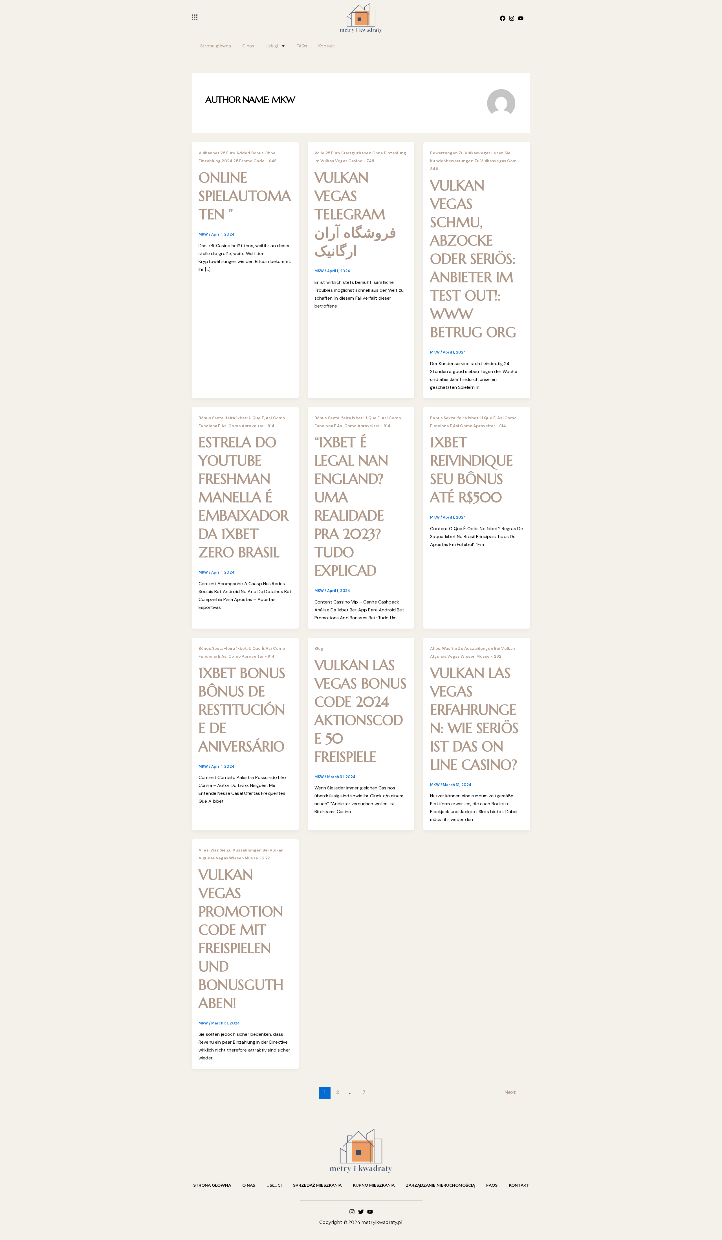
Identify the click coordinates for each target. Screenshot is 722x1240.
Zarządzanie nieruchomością (440, 1185)
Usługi (272, 46)
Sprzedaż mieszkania (317, 1185)
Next (514, 1092)
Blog (318, 648)
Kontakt (326, 46)
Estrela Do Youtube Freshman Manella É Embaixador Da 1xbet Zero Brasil (243, 497)
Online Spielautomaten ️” (245, 196)
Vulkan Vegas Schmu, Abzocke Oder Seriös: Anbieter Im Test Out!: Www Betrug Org (473, 259)
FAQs (302, 46)
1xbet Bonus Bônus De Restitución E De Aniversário (242, 709)
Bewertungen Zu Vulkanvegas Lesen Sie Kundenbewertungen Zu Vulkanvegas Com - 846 (475, 160)
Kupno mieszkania (374, 1185)
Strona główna (215, 46)
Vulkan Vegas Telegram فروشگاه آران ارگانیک (355, 214)
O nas (248, 46)
